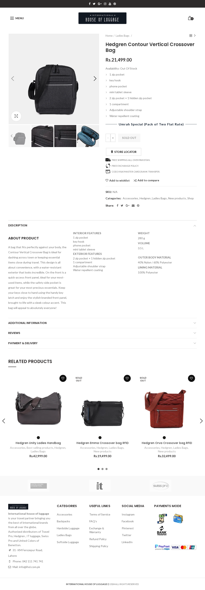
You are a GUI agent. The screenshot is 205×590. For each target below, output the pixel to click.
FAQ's (93, 521)
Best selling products (40, 447)
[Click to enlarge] (16, 116)
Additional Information (27, 323)
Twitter (94, 3)
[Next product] (195, 36)
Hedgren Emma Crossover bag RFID (102, 443)
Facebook (90, 3)
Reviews (14, 333)
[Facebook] (118, 205)
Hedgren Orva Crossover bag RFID (167, 443)
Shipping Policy (98, 546)
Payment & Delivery (22, 343)
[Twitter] (122, 205)
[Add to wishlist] (62, 378)
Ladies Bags (123, 35)
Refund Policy (98, 539)
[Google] (128, 205)
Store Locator (125, 151)
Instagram (105, 3)
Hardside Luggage (68, 528)
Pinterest (114, 3)
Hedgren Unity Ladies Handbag (38, 443)
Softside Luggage (68, 542)
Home (109, 35)
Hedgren (145, 198)
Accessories (130, 198)
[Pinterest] (138, 205)
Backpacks (63, 521)
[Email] (133, 205)
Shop (190, 198)
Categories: (113, 198)
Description (17, 225)
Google (100, 3)
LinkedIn (127, 542)
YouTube (110, 3)
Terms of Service (99, 514)
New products (177, 198)
